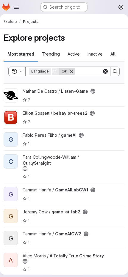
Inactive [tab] (95, 53)
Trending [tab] (51, 53)
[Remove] (71, 71)
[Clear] (105, 71)
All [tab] (112, 53)
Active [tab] (74, 53)
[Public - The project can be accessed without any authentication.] (92, 91)
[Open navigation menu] (16, 7)
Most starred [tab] (20, 53)
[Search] (115, 71)
